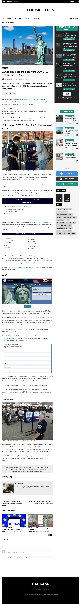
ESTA (10, 213)
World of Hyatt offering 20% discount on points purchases (71, 157)
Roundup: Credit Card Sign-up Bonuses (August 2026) (71, 119)
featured (4, 476)
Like (59, 194)
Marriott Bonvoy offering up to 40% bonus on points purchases (71, 131)
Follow (67, 194)
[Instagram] (78, 1)
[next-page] (51, 535)
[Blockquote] (22, 557)
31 (77, 148)
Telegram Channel (37, 469)
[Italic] (10, 557)
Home (3, 23)
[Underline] (13, 557)
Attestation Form (14, 216)
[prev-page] (49, 535)
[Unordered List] (19, 557)
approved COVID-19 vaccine (23, 206)
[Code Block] (24, 557)
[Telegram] (10, 93)
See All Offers (67, 94)
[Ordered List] (17, 557)
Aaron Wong (8, 79)
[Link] (26, 557)
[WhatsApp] (14, 93)
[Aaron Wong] (3, 79)
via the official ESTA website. (22, 329)
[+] (30, 557)
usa (10, 476)
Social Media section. (10, 338)
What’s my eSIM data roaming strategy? (38, 528)
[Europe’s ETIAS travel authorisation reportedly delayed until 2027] (14, 520)
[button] (71, 1)
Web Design (49, 594)
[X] (6, 93)
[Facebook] (76, 1)
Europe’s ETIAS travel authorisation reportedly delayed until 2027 (13, 528)
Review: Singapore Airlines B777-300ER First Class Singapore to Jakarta (13, 503)
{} (28, 557)
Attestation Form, (29, 256)
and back (9, 120)
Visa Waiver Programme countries (21, 267)
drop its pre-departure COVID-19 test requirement (29, 99)
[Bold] (8, 557)
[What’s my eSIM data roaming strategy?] (40, 520)
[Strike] (15, 557)
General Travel (10, 23)
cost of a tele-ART (11, 449)
